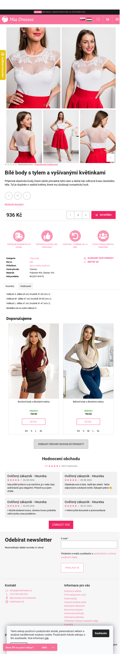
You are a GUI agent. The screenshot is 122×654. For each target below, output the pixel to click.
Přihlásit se (72, 567)
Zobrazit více (61, 524)
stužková (45, 265)
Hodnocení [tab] (25, 286)
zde (46, 638)
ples (32, 265)
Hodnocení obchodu (61, 458)
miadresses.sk (17, 601)
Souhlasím (101, 633)
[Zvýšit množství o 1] (86, 215)
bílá (31, 262)
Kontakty (68, 624)
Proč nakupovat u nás (75, 594)
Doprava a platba (72, 591)
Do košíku (105, 215)
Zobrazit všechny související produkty (61, 444)
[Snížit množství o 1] (70, 215)
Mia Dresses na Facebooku (23, 598)
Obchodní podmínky (74, 617)
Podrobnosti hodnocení (46, 164)
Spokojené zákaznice (74, 606)
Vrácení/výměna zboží (75, 602)
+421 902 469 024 (19, 594)
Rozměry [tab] (10, 286)
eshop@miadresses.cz (21, 590)
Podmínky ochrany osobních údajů (81, 621)
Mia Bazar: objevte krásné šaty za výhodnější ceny (60, 12)
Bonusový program (73, 609)
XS (26, 431)
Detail (33, 421)
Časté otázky (70, 598)
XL (41, 431)
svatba (37, 265)
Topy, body (34, 258)
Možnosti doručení (14, 204)
